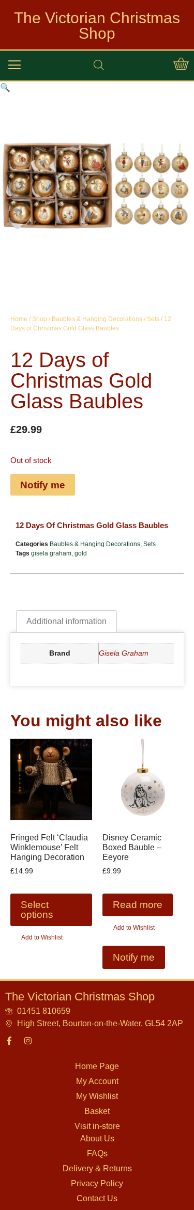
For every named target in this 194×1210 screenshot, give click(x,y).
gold (80, 553)
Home (18, 319)
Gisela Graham (123, 653)
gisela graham (51, 553)
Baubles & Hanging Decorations (97, 319)
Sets (153, 319)
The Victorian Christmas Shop (97, 25)
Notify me (42, 485)
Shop (39, 319)
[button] (14, 65)
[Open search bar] (99, 65)
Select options (37, 909)
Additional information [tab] (66, 621)
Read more (137, 904)
